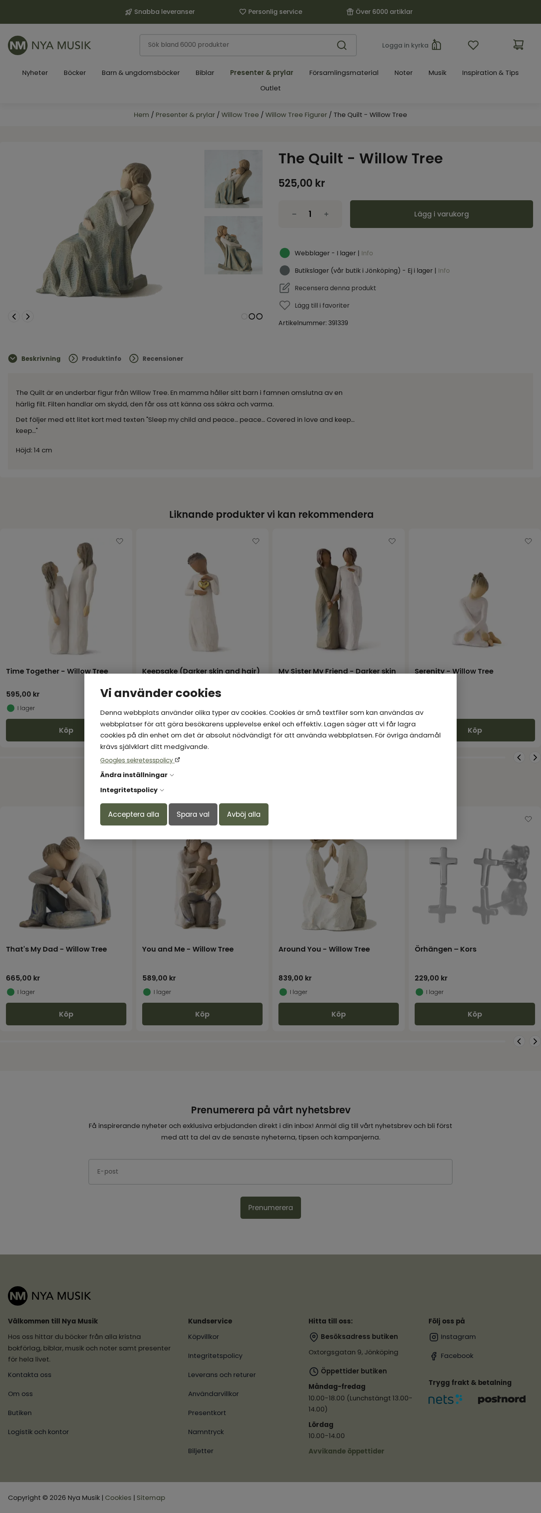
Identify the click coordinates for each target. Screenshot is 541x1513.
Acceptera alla (133, 814)
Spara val (193, 814)
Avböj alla (244, 814)
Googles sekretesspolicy (137, 760)
